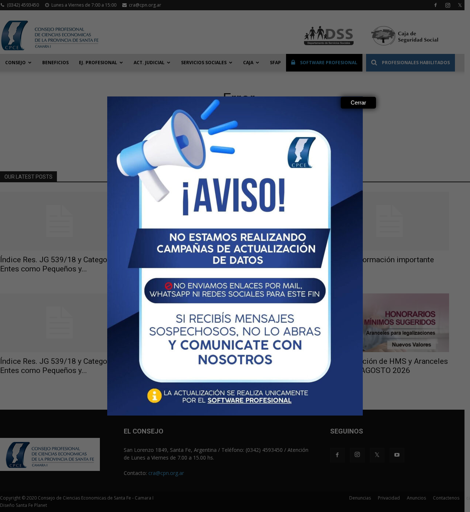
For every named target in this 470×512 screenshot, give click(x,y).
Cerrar (358, 102)
